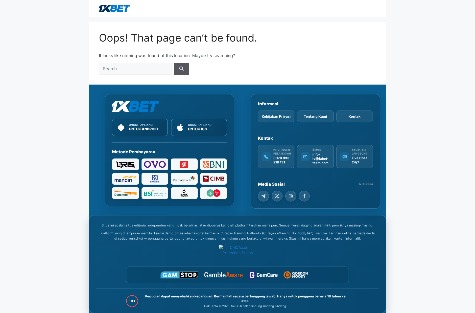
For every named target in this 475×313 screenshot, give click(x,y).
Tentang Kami (315, 116)
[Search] (181, 69)
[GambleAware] (223, 274)
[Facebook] (304, 196)
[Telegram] (263, 196)
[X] (277, 196)
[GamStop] (179, 275)
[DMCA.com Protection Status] (237, 250)
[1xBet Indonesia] (135, 106)
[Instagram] (290, 196)
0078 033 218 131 (281, 160)
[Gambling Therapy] (299, 275)
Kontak (354, 116)
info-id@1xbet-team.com (320, 158)
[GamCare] (263, 275)
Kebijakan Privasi (276, 116)
